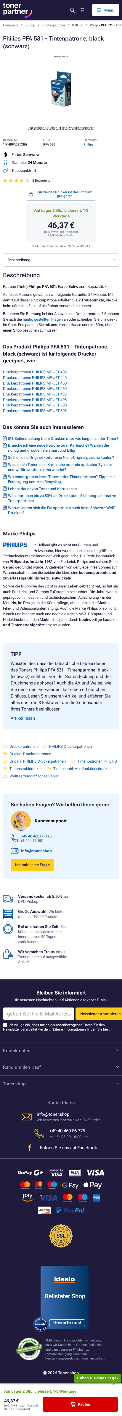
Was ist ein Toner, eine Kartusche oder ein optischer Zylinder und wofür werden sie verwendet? (60, 467)
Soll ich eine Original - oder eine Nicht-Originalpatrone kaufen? (61, 457)
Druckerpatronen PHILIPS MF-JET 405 (35, 372)
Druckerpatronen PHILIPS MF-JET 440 (35, 377)
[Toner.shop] (18, 10)
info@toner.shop (36, 851)
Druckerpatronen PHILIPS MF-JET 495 (35, 400)
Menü (109, 10)
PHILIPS (78, 25)
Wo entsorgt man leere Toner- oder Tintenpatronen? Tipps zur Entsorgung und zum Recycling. (61, 479)
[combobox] (61, 259)
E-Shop (30, 25)
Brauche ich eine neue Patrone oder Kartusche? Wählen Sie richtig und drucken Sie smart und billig (58, 448)
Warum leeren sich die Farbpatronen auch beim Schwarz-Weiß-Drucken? (62, 510)
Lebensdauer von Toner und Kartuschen (42, 489)
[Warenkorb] (82, 10)
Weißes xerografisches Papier (34, 776)
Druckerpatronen (53, 25)
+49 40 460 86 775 (36, 836)
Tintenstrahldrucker (25, 768)
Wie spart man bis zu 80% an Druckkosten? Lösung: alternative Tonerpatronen (62, 498)
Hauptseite (10, 25)
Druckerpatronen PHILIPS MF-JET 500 (35, 405)
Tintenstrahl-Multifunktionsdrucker (82, 768)
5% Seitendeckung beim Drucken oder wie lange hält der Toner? (63, 438)
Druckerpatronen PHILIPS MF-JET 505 (35, 411)
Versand (72, 231)
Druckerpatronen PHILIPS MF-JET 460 (35, 388)
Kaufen (84, 1404)
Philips (89, 144)
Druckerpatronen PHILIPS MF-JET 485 (35, 394)
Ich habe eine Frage (32, 865)
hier (106, 1029)
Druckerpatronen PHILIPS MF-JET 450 (35, 383)
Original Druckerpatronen (30, 754)
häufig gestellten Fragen (43, 319)
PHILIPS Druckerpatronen (70, 746)
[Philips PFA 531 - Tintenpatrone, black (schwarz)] (61, 118)
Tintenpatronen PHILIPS (97, 761)
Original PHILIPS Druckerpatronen (37, 761)
